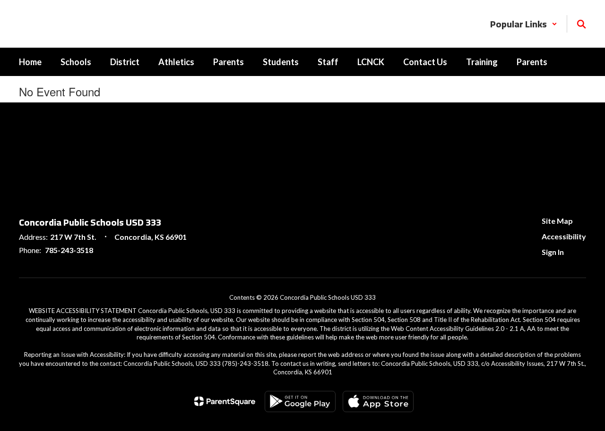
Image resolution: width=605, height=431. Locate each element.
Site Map (557, 220)
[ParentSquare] (225, 401)
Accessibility (564, 236)
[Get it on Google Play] (300, 401)
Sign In (553, 251)
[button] (523, 24)
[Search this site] (581, 24)
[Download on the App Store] (378, 401)
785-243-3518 (69, 249)
